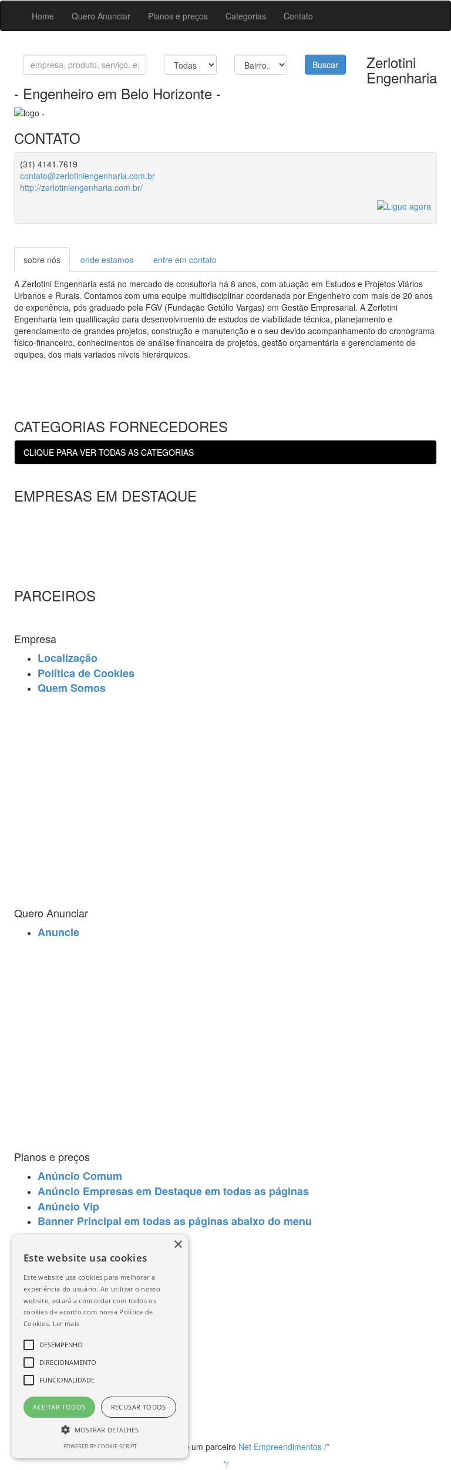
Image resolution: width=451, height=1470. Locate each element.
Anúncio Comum (80, 1175)
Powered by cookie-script (100, 1446)
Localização (67, 657)
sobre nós (41, 259)
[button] (99, 1429)
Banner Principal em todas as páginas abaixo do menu (175, 1221)
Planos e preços (178, 16)
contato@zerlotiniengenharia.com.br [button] (87, 175)
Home (43, 16)
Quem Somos (72, 687)
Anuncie (58, 932)
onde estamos (106, 259)
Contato (298, 16)
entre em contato (185, 259)
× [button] (177, 1244)
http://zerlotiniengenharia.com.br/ (81, 187)
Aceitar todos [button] (59, 1406)
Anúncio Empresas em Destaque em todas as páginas (173, 1191)
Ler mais (66, 1323)
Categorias (246, 16)
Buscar (325, 64)
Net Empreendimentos (280, 1446)
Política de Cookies (86, 673)
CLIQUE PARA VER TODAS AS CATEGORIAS (108, 452)
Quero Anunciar (101, 16)
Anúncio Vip (68, 1206)
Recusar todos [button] (138, 1406)
